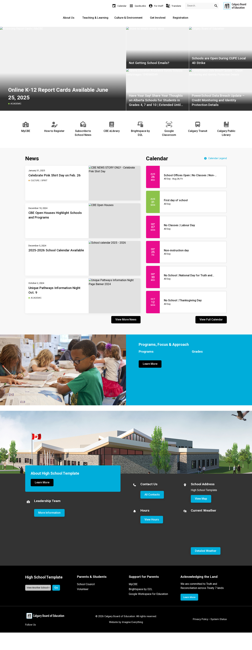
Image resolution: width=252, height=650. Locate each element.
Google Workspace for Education (148, 594)
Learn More (150, 363)
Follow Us (30, 624)
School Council (86, 584)
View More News (125, 319)
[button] (245, 129)
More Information (49, 512)
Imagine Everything (132, 622)
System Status (219, 619)
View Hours (152, 519)
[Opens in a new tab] (235, 6)
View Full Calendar (211, 319)
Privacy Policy (200, 619)
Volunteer (82, 589)
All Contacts (152, 494)
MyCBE (133, 584)
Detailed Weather (205, 550)
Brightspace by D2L (140, 589)
